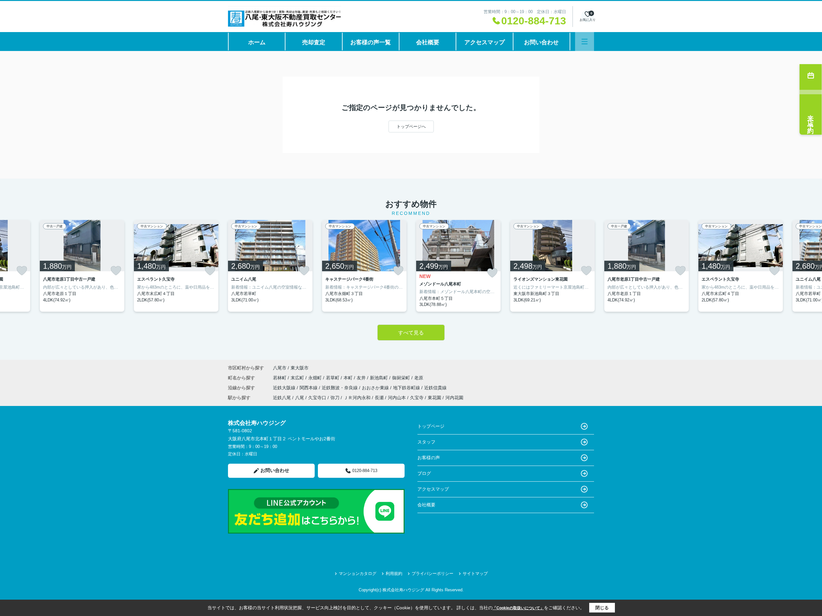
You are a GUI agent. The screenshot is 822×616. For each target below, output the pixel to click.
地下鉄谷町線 (407, 387)
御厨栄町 (401, 377)
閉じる (602, 607)
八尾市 (279, 367)
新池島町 (379, 377)
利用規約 (394, 573)
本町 (349, 377)
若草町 (333, 377)
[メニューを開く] (584, 41)
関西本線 (309, 387)
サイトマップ (475, 573)
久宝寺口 (317, 397)
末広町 (298, 377)
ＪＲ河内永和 (357, 397)
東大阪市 (300, 367)
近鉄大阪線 (285, 387)
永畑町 (315, 377)
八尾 (299, 397)
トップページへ (411, 126)
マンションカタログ (357, 573)
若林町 (280, 377)
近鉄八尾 (282, 397)
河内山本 (397, 397)
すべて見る (411, 332)
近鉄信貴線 (435, 387)
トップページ (430, 426)
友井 (362, 377)
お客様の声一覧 (370, 42)
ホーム (257, 42)
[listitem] (270, 266)
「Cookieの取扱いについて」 (518, 608)
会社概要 (427, 42)
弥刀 (334, 397)
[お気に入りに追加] (22, 270)
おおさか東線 (376, 387)
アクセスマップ (484, 42)
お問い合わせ (541, 42)
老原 (418, 377)
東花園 (434, 397)
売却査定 (313, 42)
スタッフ (426, 441)
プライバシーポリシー (432, 573)
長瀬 (379, 397)
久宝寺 (417, 397)
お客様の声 (428, 457)
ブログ (424, 473)
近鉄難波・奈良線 (340, 387)
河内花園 (454, 397)
